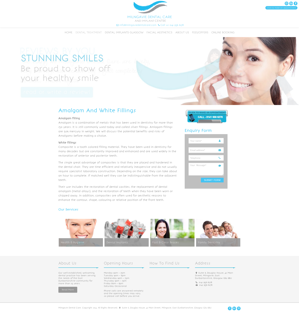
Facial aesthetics (159, 32)
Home (68, 32)
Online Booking (223, 32)
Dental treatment (89, 32)
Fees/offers (200, 32)
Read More (68, 289)
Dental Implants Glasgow (124, 32)
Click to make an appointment (281, 8)
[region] (149, 71)
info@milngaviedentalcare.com (137, 25)
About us (182, 32)
